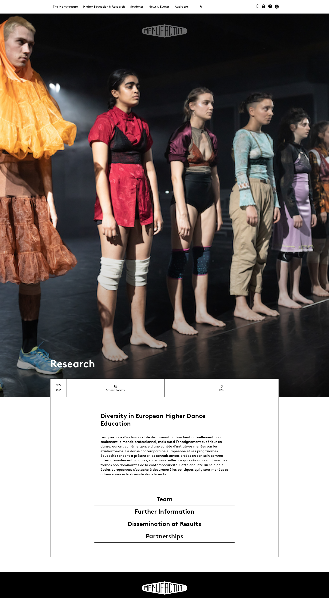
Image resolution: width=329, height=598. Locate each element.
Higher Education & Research (104, 6)
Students (136, 6)
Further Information (164, 511)
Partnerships (164, 536)
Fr (201, 6)
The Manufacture (65, 6)
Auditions (181, 6)
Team (164, 499)
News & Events (159, 6)
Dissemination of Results (164, 524)
